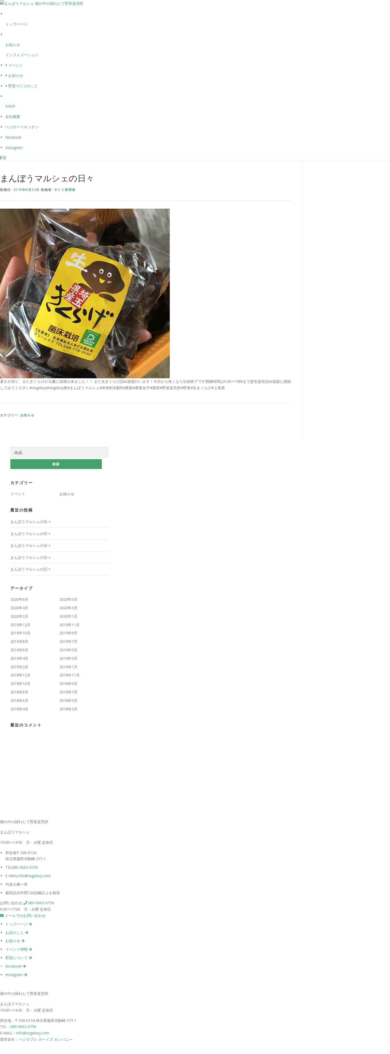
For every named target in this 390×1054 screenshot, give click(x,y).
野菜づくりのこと (22, 85)
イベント (15, 65)
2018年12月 (20, 675)
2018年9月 (68, 683)
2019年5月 (68, 649)
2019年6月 (19, 649)
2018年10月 (20, 683)
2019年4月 (19, 658)
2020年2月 (19, 616)
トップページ (16, 24)
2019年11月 (69, 624)
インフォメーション (22, 54)
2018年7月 (68, 692)
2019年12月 (20, 624)
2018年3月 (68, 709)
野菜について (17, 957)
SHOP (10, 106)
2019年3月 (68, 658)
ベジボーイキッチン (22, 126)
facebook (13, 137)
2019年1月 (68, 666)
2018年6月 (19, 700)
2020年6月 (19, 599)
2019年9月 (68, 632)
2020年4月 (19, 607)
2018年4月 (19, 709)
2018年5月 (68, 700)
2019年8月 (19, 641)
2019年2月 (19, 666)
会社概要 (12, 116)
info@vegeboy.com (34, 875)
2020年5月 (68, 599)
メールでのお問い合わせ (25, 915)
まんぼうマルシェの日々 (30, 521)
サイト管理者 (65, 189)
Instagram (14, 147)
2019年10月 (20, 632)
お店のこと (15, 932)
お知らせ (12, 44)
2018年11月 (69, 675)
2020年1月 (68, 616)
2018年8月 (19, 692)
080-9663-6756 (25, 867)
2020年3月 (68, 607)
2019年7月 (68, 641)
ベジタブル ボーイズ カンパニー (46, 1039)
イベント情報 (17, 949)
